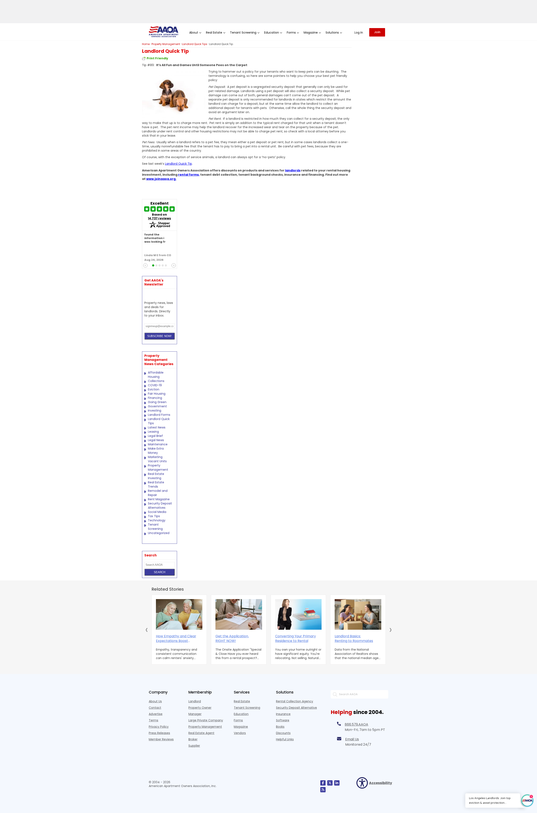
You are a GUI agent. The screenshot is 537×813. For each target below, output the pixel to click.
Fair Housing (156, 394)
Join (377, 32)
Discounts (283, 733)
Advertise (155, 714)
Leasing (153, 432)
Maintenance (158, 444)
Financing (155, 398)
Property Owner (199, 708)
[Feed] (323, 789)
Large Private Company (205, 720)
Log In (358, 32)
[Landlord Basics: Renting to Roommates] (358, 614)
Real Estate (242, 701)
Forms (238, 720)
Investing (154, 410)
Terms (153, 720)
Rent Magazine (159, 499)
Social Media (157, 512)
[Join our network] (337, 783)
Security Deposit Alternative (296, 708)
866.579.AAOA (356, 724)
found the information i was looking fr (154, 238)
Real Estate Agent (201, 733)
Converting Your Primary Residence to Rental (295, 638)
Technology (156, 520)
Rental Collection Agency (294, 701)
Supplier (194, 746)
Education (241, 714)
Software (282, 720)
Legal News (156, 440)
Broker (192, 739)
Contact (155, 708)
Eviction (153, 389)
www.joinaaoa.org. (161, 179)
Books (280, 727)
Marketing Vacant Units (157, 459)
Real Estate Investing (156, 476)
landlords (292, 170)
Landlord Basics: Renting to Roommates (354, 638)
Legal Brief (155, 436)
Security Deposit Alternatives (160, 505)
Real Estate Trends (156, 484)
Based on (159, 216)
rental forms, (189, 175)
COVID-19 (155, 385)
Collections (156, 381)
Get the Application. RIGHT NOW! (232, 638)
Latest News (156, 427)
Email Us (352, 739)
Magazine (241, 727)
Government (157, 406)
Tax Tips (154, 516)
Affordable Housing (156, 374)
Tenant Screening (155, 526)
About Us (155, 701)
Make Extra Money (156, 450)
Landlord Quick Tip (178, 164)
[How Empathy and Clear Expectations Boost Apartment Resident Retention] (179, 614)
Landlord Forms (159, 415)
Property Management (158, 467)
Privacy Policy (159, 727)
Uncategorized (158, 533)
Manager (195, 714)
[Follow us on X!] (330, 783)
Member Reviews (161, 739)
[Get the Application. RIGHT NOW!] (238, 614)
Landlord (194, 701)
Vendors (240, 733)
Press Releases (159, 733)
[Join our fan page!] (323, 783)
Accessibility (378, 782)
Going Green (157, 402)
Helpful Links (285, 739)
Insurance (283, 714)
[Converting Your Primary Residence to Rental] (298, 614)
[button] (146, 629)
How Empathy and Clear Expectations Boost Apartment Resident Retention (176, 638)
